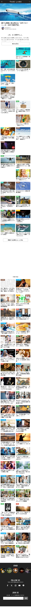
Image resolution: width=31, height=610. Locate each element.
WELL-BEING (3, 87)
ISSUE (18, 101)
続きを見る (15, 43)
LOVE (2, 309)
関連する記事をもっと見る (15, 240)
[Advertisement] (15, 260)
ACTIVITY (18, 210)
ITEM (17, 48)
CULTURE (2, 101)
